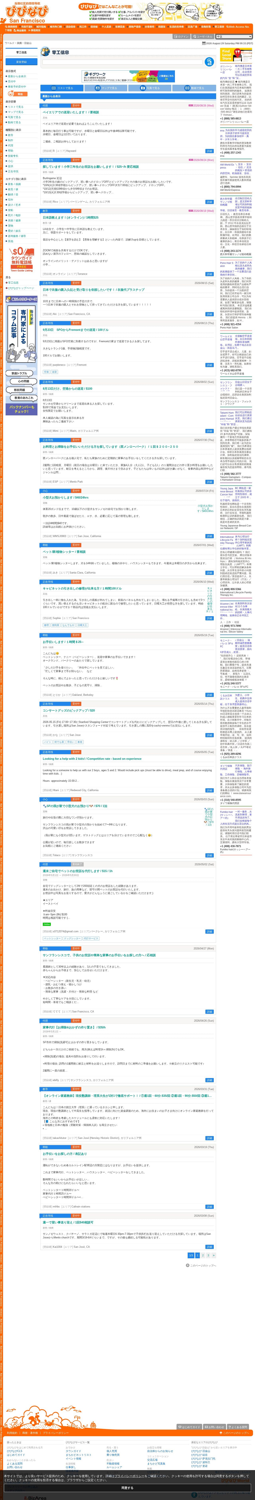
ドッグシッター (72, 938)
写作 (10, 199)
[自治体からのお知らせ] (25, 27)
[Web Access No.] (238, 27)
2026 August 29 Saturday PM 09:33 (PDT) (229, 43)
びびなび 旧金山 (200, 1451)
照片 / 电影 (14, 215)
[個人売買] (105, 27)
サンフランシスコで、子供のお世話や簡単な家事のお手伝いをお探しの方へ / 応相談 (99, 955)
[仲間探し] (160, 27)
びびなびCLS (14, 1451)
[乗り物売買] (119, 27)
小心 (10, 161)
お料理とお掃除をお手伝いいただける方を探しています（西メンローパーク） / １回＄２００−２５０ (110, 446)
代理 (10, 145)
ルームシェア (114, 1467)
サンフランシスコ (82, 855)
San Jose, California (89, 536)
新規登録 (21, 61)
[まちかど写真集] (205, 27)
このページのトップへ (236, 1433)
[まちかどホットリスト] (55, 27)
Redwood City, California (84, 790)
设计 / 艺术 (14, 205)
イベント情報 (73, 1458)
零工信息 (21, 52)
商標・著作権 (30, 1432)
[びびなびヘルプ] (8, 30)
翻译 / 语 (13, 194)
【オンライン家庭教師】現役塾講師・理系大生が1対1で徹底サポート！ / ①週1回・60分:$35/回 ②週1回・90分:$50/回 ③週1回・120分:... (128, 1095)
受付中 (12, 81)
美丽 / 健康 (14, 220)
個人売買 (112, 1451)
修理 (46, 625)
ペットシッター (52, 938)
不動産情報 (113, 1463)
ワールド (9, 43)
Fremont (81, 364)
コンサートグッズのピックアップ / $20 (69, 710)
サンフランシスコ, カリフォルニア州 (92, 1080)
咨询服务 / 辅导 (17, 236)
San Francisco (80, 618)
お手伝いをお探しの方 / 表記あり (65, 1153)
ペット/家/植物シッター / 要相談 (64, 551)
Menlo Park (76, 481)
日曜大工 (82, 625)
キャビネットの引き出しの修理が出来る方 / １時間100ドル (82, 588)
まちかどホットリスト (79, 1454)
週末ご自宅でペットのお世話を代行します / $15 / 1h (78, 871)
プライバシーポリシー (56, 1432)
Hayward (71, 150)
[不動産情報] (134, 27)
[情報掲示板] (93, 27)
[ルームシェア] (148, 27)
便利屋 (55, 625)
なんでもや (68, 625)
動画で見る (14, 122)
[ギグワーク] (218, 27)
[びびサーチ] (11, 27)
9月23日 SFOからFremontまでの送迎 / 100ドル (76, 329)
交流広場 (152, 1459)
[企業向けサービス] (20, 30)
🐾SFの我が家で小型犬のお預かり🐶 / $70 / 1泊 (75, 806)
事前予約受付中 (17, 86)
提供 (10, 166)
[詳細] (205, 508)
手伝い (70, 742)
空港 (46, 372)
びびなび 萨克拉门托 (203, 1458)
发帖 (10, 210)
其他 (10, 241)
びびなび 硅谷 (199, 1454)
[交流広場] (191, 27)
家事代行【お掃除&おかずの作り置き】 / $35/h (74, 1027)
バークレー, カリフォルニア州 (107, 931)
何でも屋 (59, 742)
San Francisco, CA (79, 313)
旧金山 (27, 43)
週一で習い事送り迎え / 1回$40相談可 (68, 1222)
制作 (10, 140)
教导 (10, 135)
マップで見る (16, 112)
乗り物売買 (113, 1454)
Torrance (82, 273)
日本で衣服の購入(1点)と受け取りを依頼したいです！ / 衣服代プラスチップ (93, 289)
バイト (47, 742)
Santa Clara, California (82, 572)
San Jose (75, 734)
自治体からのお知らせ (160, 1451)
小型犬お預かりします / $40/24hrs (65, 497)
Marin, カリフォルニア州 (84, 430)
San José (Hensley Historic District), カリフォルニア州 (109, 1137)
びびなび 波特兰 (200, 1462)
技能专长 (13, 156)
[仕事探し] (81, 27)
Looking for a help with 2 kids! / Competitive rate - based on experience (92, 758)
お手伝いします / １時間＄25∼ (63, 642)
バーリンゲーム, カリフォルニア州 (90, 201)
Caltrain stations (81, 1206)
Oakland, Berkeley (82, 694)
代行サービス (91, 938)
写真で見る (14, 117)
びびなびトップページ (21, 288)
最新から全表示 (17, 76)
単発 (79, 742)
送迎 (54, 372)
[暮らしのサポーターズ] (175, 27)
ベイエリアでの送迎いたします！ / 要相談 (71, 112)
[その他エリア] (34, 30)
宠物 (10, 225)
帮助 (10, 150)
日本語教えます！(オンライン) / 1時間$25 (70, 217)
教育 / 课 (13, 189)
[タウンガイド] (40, 27)
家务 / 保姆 (14, 184)
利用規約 (12, 1432)
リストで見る (16, 106)
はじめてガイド (16, 1454)
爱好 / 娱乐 (14, 231)
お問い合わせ (15, 1467)
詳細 (209, 151)
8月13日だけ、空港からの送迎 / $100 (67, 388)
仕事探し (71, 1467)
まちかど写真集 (156, 1463)
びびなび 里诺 (199, 1466)
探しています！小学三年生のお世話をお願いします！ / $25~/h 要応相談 (91, 166)
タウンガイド (73, 1451)
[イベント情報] (69, 27)
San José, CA (82, 1246)
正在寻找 (13, 171)
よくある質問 (15, 1463)
